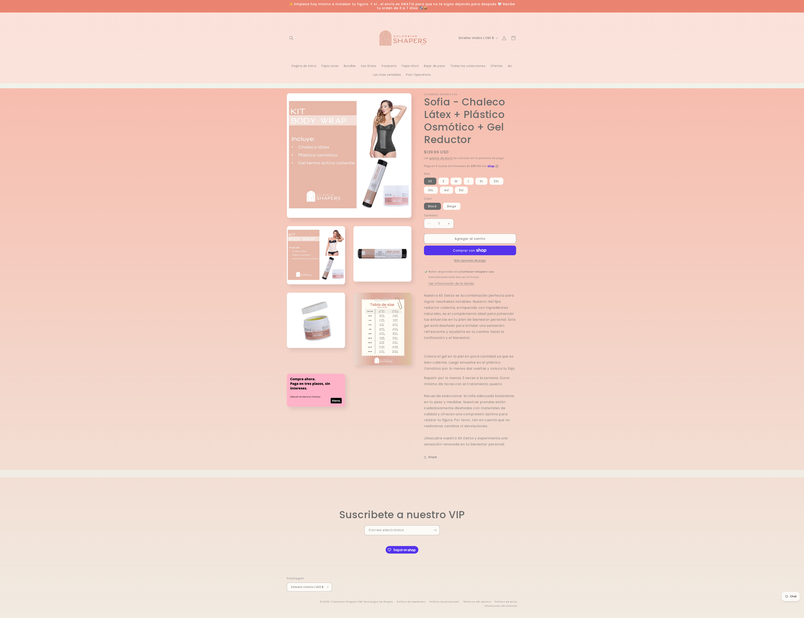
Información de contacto (500, 605)
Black (432, 206)
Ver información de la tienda (451, 283)
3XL (431, 190)
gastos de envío (441, 158)
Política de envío (506, 601)
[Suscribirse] (434, 530)
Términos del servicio (477, 601)
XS (430, 181)
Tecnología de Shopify (378, 601)
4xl (446, 190)
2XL (496, 181)
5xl (461, 190)
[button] (291, 38)
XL (481, 181)
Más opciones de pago (470, 260)
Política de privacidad (444, 601)
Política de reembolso (411, 601)
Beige (451, 206)
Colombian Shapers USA (347, 601)
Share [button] (432, 457)
